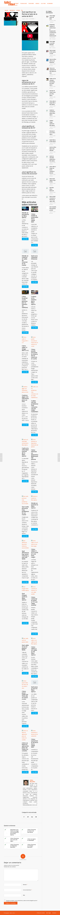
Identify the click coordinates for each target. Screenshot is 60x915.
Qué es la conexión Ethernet (34, 257)
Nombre (25, 884)
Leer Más (25, 239)
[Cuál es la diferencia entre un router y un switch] (1, 457)
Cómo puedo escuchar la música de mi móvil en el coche (34, 354)
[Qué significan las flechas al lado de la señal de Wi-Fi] (11, 18)
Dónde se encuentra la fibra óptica (25, 215)
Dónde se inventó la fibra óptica (34, 505)
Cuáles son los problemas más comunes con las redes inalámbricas (35, 406)
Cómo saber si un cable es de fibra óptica (34, 651)
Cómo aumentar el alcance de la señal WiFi (34, 743)
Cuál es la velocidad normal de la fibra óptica (25, 452)
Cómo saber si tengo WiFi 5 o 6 (25, 348)
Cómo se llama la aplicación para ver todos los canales (25, 747)
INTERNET (32, 18)
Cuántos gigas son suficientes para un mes (25, 398)
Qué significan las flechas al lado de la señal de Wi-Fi (29, 14)
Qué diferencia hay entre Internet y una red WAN (25, 555)
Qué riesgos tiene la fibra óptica (24, 597)
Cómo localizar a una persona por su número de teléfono (25, 302)
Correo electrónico (27, 890)
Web (24, 895)
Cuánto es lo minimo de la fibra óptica (33, 300)
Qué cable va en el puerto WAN (25, 647)
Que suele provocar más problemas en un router (25, 510)
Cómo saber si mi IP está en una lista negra (34, 553)
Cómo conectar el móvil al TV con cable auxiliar (34, 601)
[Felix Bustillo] (26, 785)
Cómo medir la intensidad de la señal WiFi (34, 218)
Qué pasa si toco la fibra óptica (34, 689)
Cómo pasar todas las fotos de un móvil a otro (25, 695)
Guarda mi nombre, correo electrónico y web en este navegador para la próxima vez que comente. (21, 901)
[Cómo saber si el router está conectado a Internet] (59, 457)
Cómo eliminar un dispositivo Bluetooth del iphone (35, 454)
